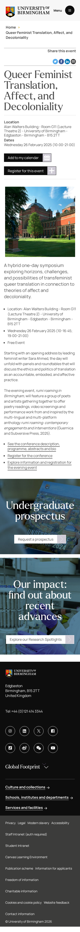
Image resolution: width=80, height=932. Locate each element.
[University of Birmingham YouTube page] (53, 748)
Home (11, 27)
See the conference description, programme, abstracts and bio (34, 446)
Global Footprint (22, 767)
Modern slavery (38, 823)
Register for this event (26, 170)
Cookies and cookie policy (23, 902)
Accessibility (60, 823)
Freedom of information (21, 880)
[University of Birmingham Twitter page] (39, 731)
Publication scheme (19, 868)
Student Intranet (17, 845)
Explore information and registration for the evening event (40, 465)
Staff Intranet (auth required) (26, 834)
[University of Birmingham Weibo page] (24, 748)
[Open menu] (70, 10)
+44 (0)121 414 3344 (27, 711)
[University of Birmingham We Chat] (39, 748)
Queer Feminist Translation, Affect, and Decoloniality (39, 35)
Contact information (19, 914)
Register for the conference (30, 455)
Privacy (10, 823)
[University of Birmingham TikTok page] (10, 748)
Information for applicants (53, 868)
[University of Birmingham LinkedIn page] (24, 731)
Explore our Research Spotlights (36, 639)
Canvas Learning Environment (26, 857)
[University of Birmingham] (27, 10)
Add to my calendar (23, 157)
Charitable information (21, 891)
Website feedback (56, 902)
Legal (21, 823)
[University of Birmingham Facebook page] (53, 731)
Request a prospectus (35, 539)
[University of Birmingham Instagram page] (10, 731)
